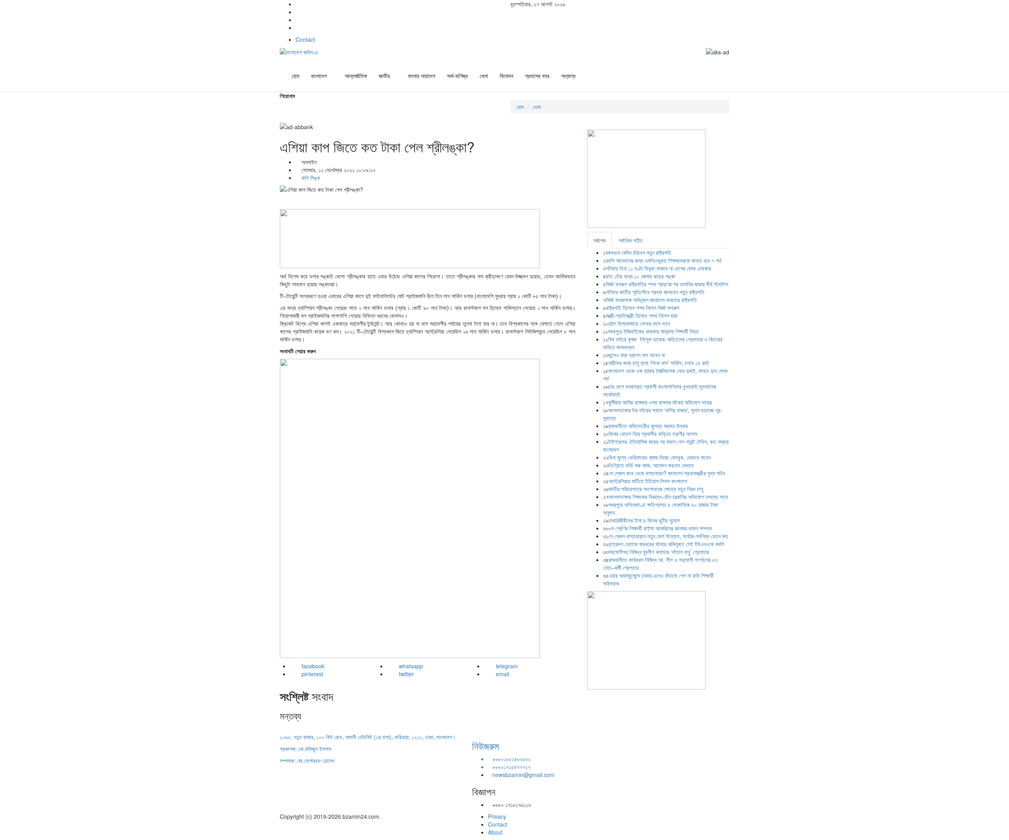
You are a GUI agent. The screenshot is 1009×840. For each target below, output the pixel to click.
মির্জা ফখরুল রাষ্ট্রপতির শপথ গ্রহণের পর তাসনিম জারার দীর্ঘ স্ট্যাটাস (667, 284)
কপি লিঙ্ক (310, 178)
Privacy (497, 816)
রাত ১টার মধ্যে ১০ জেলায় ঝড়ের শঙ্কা (640, 276)
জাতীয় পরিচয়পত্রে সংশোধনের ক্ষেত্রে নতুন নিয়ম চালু (656, 489)
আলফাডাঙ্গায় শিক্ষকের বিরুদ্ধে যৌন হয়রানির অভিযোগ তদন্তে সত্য (668, 497)
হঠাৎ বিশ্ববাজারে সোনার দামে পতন (639, 323)
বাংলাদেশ (319, 76)
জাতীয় (384, 76)
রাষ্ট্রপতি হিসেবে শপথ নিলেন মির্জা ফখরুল (642, 308)
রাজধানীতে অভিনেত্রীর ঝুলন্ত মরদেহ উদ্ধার (648, 426)
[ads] (646, 639)
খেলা (484, 76)
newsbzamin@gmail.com (523, 775)
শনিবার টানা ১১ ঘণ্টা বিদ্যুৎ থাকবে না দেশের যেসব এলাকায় (658, 268)
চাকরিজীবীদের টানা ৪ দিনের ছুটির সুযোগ (644, 520)
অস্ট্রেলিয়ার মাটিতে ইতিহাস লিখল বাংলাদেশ (648, 481)
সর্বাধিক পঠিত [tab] (631, 240)
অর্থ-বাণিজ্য (457, 76)
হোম (295, 76)
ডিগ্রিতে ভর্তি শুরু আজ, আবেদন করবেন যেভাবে (651, 465)
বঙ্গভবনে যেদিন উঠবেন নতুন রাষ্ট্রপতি (638, 252)
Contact (305, 39)
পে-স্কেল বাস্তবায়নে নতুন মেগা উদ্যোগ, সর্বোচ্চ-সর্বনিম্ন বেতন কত (668, 536)
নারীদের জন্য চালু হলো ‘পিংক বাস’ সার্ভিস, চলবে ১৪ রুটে (658, 363)
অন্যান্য (568, 76)
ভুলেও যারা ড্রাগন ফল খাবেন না (636, 355)
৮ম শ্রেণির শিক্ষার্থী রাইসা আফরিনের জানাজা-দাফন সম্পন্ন (660, 528)
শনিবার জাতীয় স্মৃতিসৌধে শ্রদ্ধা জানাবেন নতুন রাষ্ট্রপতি (655, 292)
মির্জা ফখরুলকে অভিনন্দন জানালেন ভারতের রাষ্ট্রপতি (651, 300)
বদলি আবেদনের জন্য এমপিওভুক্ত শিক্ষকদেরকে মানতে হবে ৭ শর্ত (664, 260)
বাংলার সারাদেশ (421, 76)
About (495, 832)
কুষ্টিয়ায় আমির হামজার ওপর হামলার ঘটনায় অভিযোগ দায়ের (660, 402)
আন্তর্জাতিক (356, 76)
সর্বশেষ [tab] (599, 240)
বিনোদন (506, 76)
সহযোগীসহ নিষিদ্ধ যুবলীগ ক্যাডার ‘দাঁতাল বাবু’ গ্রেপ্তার (659, 552)
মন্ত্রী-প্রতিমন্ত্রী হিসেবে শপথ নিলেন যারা (642, 315)
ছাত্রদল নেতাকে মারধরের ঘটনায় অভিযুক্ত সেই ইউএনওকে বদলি (666, 544)
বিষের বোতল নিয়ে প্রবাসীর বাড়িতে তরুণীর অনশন (653, 434)
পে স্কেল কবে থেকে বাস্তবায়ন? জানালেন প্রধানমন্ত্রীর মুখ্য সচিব (667, 473)
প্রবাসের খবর (537, 76)
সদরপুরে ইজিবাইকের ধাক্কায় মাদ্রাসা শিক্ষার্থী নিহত (653, 331)
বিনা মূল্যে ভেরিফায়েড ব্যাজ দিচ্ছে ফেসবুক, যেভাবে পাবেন (660, 457)
